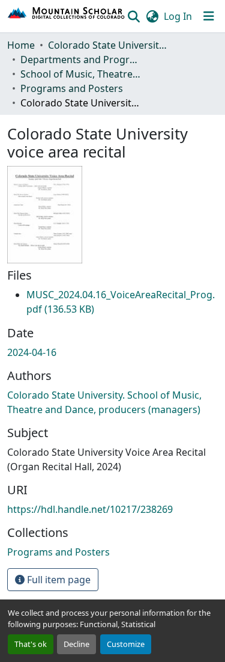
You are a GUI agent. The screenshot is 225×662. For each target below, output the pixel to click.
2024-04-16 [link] (31, 352)
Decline (76, 644)
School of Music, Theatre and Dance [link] (80, 74)
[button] (66, 16)
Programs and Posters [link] (71, 88)
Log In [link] (178, 16)
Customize (126, 644)
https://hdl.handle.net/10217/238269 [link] (90, 509)
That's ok (30, 644)
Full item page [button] (58, 579)
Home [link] (21, 45)
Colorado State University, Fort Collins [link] (108, 45)
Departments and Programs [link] (80, 59)
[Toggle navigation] (209, 16)
